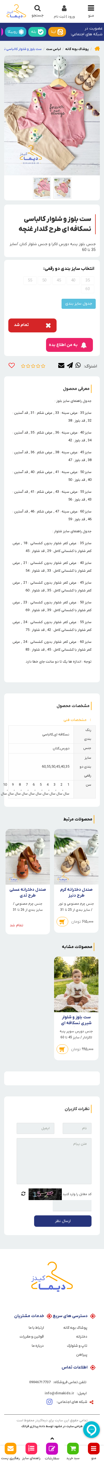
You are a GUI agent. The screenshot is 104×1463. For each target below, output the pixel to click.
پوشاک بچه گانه (75, 1327)
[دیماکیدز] (16, 11)
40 (73, 280)
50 (44, 280)
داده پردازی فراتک (33, 1426)
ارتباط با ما (36, 1327)
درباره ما (38, 1345)
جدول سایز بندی (78, 303)
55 (30, 280)
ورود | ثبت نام (64, 16)
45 (59, 280)
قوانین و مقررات (31, 1336)
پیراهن (81, 1354)
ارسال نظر (63, 1221)
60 (87, 289)
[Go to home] (97, 48)
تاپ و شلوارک (77, 1345)
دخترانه (81, 1336)
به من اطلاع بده (63, 345)
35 (87, 280)
